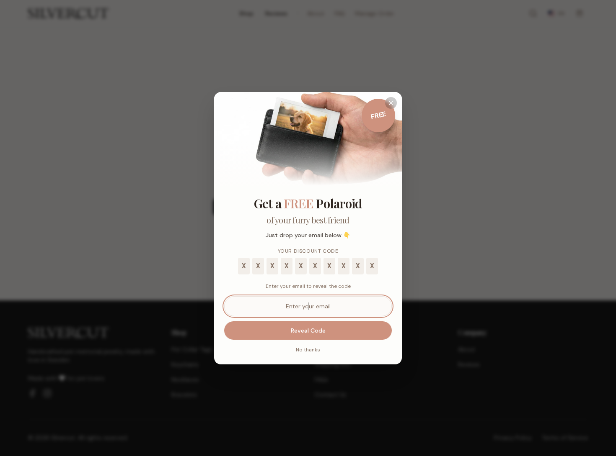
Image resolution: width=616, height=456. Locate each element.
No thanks (308, 349)
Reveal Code (308, 330)
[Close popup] (391, 103)
